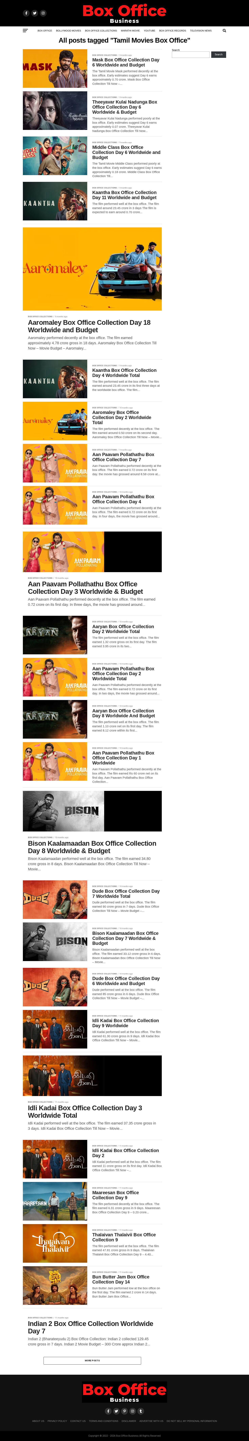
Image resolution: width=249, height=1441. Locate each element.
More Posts (92, 1360)
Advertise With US (151, 1421)
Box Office (45, 30)
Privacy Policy (57, 1421)
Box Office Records (172, 30)
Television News (201, 30)
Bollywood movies (68, 30)
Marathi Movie (130, 30)
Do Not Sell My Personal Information (192, 1421)
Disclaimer (129, 1421)
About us (38, 1421)
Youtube (149, 30)
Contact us (78, 1421)
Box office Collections (101, 30)
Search (176, 50)
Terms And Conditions (103, 1421)
